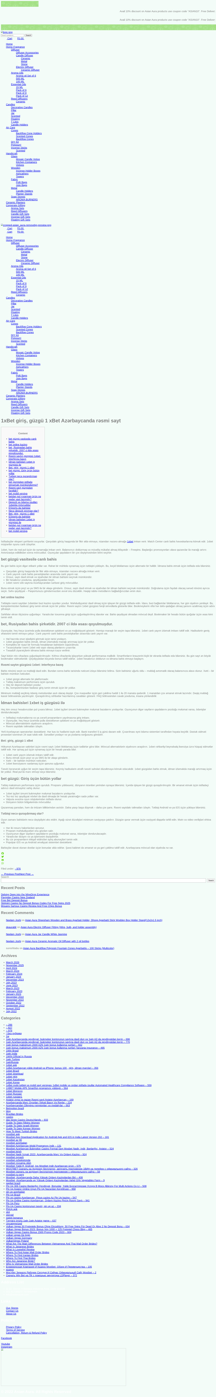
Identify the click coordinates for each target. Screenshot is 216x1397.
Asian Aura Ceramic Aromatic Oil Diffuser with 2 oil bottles (57, 941)
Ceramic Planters (15, 202)
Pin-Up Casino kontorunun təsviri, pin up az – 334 (33, 1206)
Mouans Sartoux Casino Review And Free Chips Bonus (31, 906)
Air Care (10, 127)
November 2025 (15, 965)
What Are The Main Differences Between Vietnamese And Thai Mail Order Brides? (51, 1243)
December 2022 (15, 997)
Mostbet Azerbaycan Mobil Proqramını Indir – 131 (33, 1145)
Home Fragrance (15, 46)
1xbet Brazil (12, 1070)
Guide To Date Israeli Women (22, 1125)
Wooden (15, 167)
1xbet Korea (13, 1082)
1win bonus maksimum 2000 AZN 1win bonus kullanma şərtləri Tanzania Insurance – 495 (55, 1047)
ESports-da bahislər (19, 508)
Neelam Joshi (13, 920)
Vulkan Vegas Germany (19, 1238)
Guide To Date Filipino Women (23, 1122)
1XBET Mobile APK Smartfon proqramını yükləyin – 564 (37, 1088)
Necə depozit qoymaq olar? (24, 510)
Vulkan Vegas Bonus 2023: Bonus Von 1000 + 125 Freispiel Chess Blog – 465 (49, 1229)
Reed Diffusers (19, 98)
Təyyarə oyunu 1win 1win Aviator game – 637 (31, 1220)
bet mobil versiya (18, 493)
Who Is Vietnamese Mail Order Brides (27, 1263)
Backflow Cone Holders (29, 133)
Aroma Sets (17, 208)
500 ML (20, 78)
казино (10, 1269)
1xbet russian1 (14, 1096)
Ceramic (25, 58)
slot (8, 1212)
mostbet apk (13, 1134)
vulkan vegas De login (18, 1235)
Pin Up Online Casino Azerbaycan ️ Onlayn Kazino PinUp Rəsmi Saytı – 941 (48, 1200)
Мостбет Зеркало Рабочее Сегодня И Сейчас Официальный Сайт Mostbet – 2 (51, 1272)
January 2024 (13, 976)
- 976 (18, 868)
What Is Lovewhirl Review (20, 1249)
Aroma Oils (17, 72)
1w (7, 1036)
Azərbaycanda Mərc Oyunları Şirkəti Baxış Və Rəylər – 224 (39, 1102)
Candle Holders (19, 124)
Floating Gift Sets (20, 219)
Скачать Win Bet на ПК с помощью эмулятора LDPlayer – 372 (41, 1275)
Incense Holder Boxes (28, 170)
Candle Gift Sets (20, 214)
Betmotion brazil (15, 1108)
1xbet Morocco (14, 1091)
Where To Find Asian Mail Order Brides (27, 1252)
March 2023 (12, 988)
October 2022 (13, 1002)
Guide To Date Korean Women (23, 1128)
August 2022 (13, 1008)
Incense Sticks (19, 147)
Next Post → (27, 874)
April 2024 (11, 968)
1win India (11, 1053)
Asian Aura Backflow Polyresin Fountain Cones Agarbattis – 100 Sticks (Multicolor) (68, 948)
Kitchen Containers (26, 162)
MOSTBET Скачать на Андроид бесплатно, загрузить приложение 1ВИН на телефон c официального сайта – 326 (72, 1168)
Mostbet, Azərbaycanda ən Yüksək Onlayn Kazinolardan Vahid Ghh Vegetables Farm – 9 (55, 1180)
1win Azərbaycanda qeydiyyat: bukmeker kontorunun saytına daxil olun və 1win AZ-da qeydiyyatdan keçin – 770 (68, 1042)
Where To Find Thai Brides (21, 1258)
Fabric (14, 179)
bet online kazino (18, 444)
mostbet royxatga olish (18, 1163)
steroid (10, 1214)
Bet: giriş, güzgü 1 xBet (21, 467)
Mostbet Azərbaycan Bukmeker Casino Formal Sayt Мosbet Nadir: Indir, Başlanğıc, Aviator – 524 (60, 1148)
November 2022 (15, 999)
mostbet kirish (14, 1151)
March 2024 (12, 971)
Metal (24, 61)
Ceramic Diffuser (30, 70)
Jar (12, 113)
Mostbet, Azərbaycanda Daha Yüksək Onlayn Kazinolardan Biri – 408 (44, 1177)
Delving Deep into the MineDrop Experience (25, 894)
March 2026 (12, 962)
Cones (14, 130)
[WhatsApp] (108, 863)
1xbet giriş (11, 1076)
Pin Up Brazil (13, 1194)
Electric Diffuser (25, 67)
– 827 (9, 1027)
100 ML (20, 81)
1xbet (130, 541)
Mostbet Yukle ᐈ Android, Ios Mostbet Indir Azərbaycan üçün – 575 (43, 1166)
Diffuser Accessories (27, 52)
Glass (14, 156)
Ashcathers (22, 173)
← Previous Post (10, 874)
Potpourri (16, 144)
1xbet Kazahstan (15, 1079)
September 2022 (15, 1005)
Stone (24, 64)
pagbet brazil (13, 1183)
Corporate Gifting (15, 205)
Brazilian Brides (14, 1114)
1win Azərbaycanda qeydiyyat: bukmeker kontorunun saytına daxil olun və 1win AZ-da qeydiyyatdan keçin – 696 (68, 1039)
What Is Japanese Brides (20, 1246)
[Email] (108, 860)
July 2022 (11, 1011)
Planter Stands (24, 193)
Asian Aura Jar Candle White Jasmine (46, 934)
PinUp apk (11, 1209)
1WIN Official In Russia (19, 1056)
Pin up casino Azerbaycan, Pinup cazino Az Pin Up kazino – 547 (41, 1197)
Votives (20, 165)
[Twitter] (108, 856)
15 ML (19, 87)
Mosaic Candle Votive (28, 159)
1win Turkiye (13, 1059)
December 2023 (15, 979)
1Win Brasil (12, 1050)
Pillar (13, 110)
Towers (20, 176)
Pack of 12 (22, 95)
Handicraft (11, 153)
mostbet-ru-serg (15, 1174)
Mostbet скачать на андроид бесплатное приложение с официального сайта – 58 (53, 1171)
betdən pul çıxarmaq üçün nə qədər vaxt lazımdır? (25, 498)
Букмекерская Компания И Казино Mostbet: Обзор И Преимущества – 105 (49, 1266)
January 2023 (13, 994)
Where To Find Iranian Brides (22, 1255)
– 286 (9, 1024)
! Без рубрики (14, 1033)
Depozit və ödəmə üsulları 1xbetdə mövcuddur (23, 503)
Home (9, 44)
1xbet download (14, 1073)
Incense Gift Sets (20, 216)
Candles (10, 104)
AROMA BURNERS (27, 199)
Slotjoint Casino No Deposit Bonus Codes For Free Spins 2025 (35, 903)
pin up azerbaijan (15, 1191)
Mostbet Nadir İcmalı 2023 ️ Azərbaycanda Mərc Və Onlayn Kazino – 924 (46, 1154)
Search (28, 35)
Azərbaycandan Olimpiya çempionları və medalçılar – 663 (38, 1105)
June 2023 (12, 985)
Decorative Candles (22, 107)
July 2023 (11, 982)
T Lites (14, 121)
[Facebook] (108, 853)
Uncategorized (14, 1223)
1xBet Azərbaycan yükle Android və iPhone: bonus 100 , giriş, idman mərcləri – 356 (52, 1068)
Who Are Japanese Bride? (20, 1261)
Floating (15, 118)
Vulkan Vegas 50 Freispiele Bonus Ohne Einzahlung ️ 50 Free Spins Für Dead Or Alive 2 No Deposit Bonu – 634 (68, 1226)
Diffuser (15, 49)
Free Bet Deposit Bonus (14, 900)
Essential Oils (18, 84)
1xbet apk (11, 1065)
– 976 (9, 1030)
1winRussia (12, 1062)
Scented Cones (24, 136)
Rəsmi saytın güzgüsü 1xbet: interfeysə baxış (25, 457)
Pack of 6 (21, 90)
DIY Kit (15, 142)
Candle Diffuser (24, 55)
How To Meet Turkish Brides (21, 1131)
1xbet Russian (14, 1093)
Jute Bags (21, 185)
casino (9, 1117)
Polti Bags (21, 182)
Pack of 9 (21, 93)
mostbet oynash (15, 1157)
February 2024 (14, 974)
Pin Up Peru (12, 1203)
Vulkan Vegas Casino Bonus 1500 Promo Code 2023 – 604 (38, 1232)
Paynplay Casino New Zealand (18, 897)
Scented (15, 116)
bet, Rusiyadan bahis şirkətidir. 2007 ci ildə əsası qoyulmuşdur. (23, 450)
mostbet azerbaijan (16, 1142)
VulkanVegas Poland (17, 1240)
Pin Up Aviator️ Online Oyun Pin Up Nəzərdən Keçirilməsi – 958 (41, 1189)
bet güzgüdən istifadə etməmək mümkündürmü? (23, 483)
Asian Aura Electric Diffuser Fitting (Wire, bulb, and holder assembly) (59, 927)
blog (8, 1111)
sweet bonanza (14, 1217)
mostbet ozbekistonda (18, 1160)
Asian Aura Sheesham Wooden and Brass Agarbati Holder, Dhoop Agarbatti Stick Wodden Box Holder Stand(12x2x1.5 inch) (93, 920)
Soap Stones (18, 196)
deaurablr (11, 927)
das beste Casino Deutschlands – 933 (27, 1119)
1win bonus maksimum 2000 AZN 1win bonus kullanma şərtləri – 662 (44, 1045)
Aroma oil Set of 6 (26, 75)
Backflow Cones (25, 139)
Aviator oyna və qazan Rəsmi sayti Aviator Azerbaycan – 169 (40, 1099)
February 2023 (14, 991)
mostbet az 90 (14, 1140)
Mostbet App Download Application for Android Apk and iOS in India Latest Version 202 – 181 (57, 1137)
